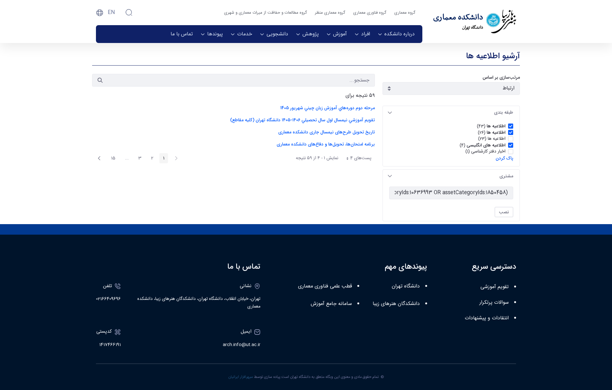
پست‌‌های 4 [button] (356, 158)
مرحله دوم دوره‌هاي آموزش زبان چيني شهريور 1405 (327, 107)
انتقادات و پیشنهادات (487, 318)
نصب (504, 212)
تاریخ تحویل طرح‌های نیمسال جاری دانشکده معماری (326, 132)
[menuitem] (396, 34)
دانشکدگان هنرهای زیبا (396, 304)
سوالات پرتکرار (494, 302)
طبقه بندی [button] (503, 112)
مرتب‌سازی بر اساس (501, 77)
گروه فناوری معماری (369, 12)
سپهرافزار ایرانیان (240, 377)
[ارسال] (100, 80)
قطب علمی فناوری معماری (325, 286)
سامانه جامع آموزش (331, 304)
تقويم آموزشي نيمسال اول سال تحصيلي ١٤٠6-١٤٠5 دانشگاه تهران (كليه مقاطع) (302, 120)
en (111, 12)
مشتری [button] (506, 176)
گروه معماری (404, 12)
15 (111, 158)
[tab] (451, 112)
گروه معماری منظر (330, 12)
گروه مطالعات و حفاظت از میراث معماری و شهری (265, 12)
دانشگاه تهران (406, 286)
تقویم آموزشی (494, 287)
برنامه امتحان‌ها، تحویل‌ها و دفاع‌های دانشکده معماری (326, 144)
